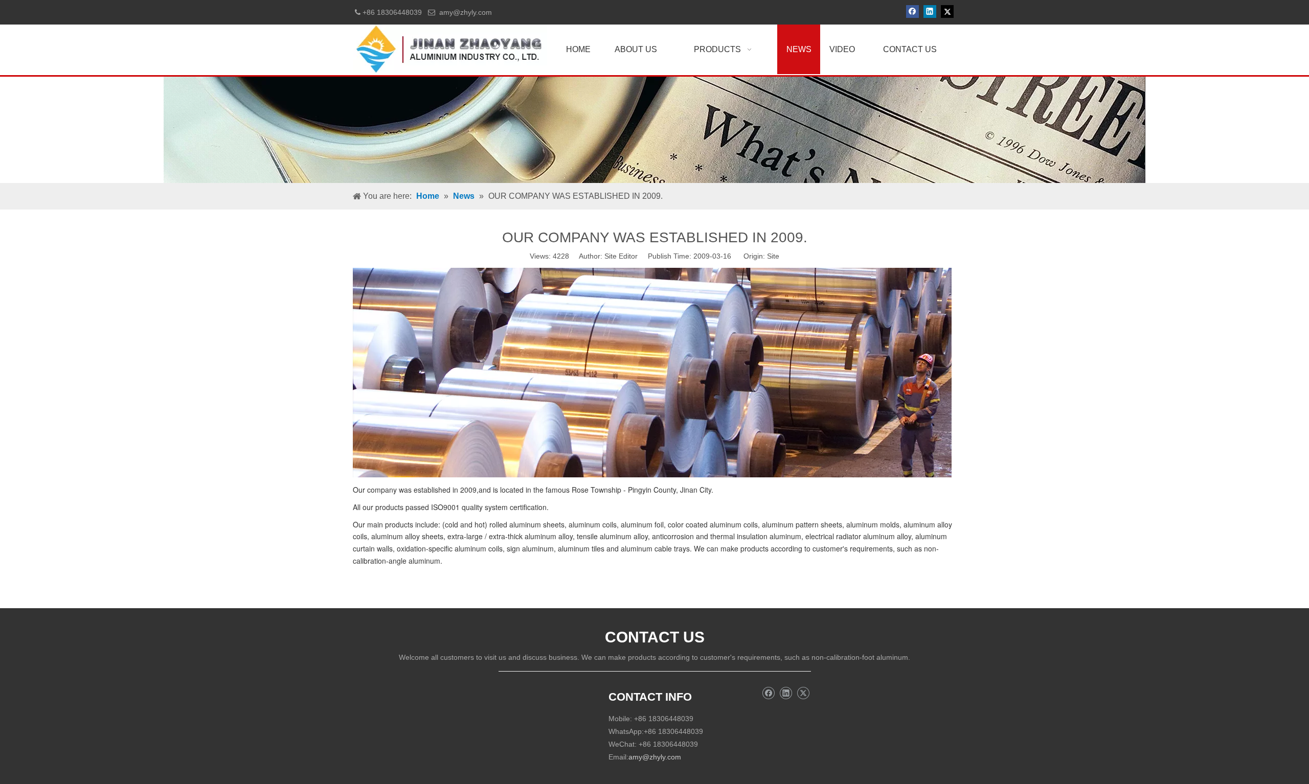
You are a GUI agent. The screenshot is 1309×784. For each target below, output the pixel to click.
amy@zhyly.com (465, 12)
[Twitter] (947, 11)
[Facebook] (912, 11)
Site (773, 256)
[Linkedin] (929, 11)
